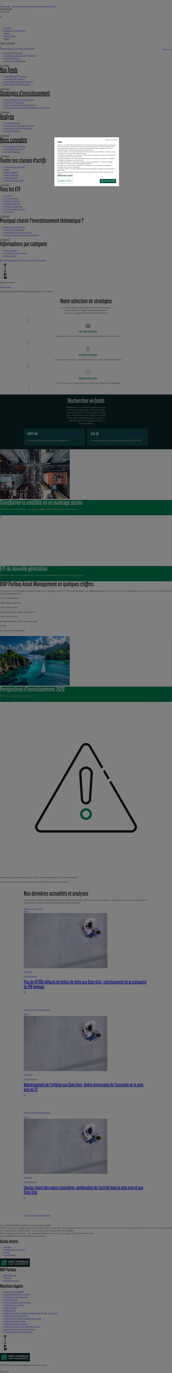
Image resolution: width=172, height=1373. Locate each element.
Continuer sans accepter (111, 139)
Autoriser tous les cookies (108, 181)
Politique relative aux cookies (65, 175)
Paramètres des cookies (64, 181)
